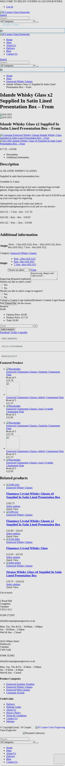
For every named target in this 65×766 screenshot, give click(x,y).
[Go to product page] (35, 563)
